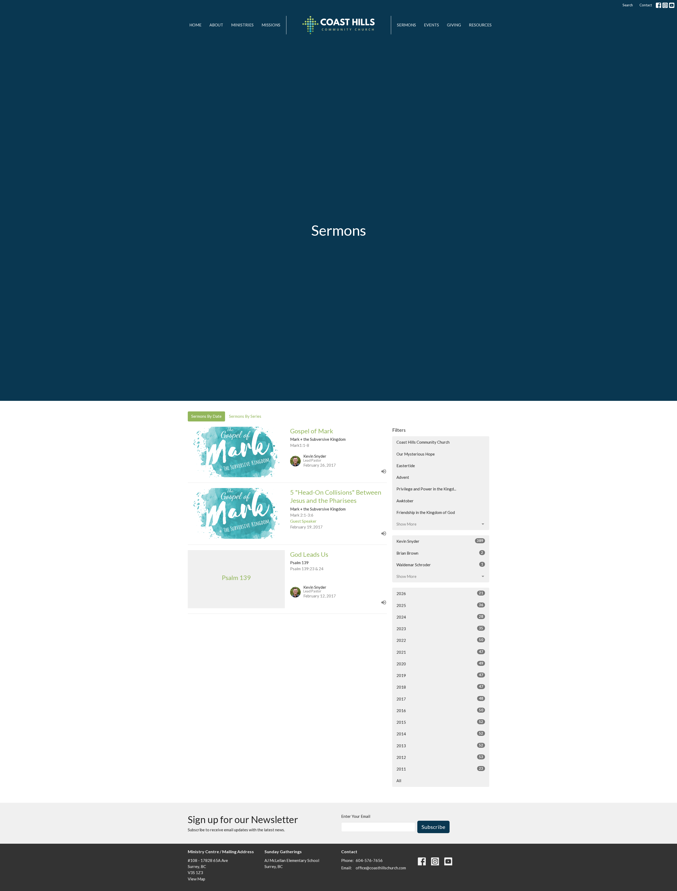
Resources (480, 24)
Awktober (405, 500)
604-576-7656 (369, 860)
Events (431, 24)
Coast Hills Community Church (423, 442)
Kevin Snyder (439, 541)
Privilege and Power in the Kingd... (426, 488)
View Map (196, 878)
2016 (439, 710)
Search (628, 5)
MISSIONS (271, 24)
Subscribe (433, 827)
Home (195, 24)
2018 (439, 686)
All (398, 780)
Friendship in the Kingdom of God (425, 512)
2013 (439, 745)
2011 (439, 768)
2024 (439, 616)
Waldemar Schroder (439, 564)
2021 (439, 652)
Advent (402, 477)
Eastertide (405, 465)
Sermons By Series (245, 416)
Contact (645, 5)
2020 (439, 663)
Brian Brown (439, 552)
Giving (454, 24)
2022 (439, 640)
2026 (439, 593)
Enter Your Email (355, 816)
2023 (439, 628)
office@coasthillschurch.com (381, 867)
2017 (439, 698)
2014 (439, 733)
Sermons (406, 24)
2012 (439, 757)
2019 (439, 675)
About (216, 24)
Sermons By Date (206, 416)
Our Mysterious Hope (415, 454)
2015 (439, 722)
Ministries (242, 24)
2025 (439, 605)
